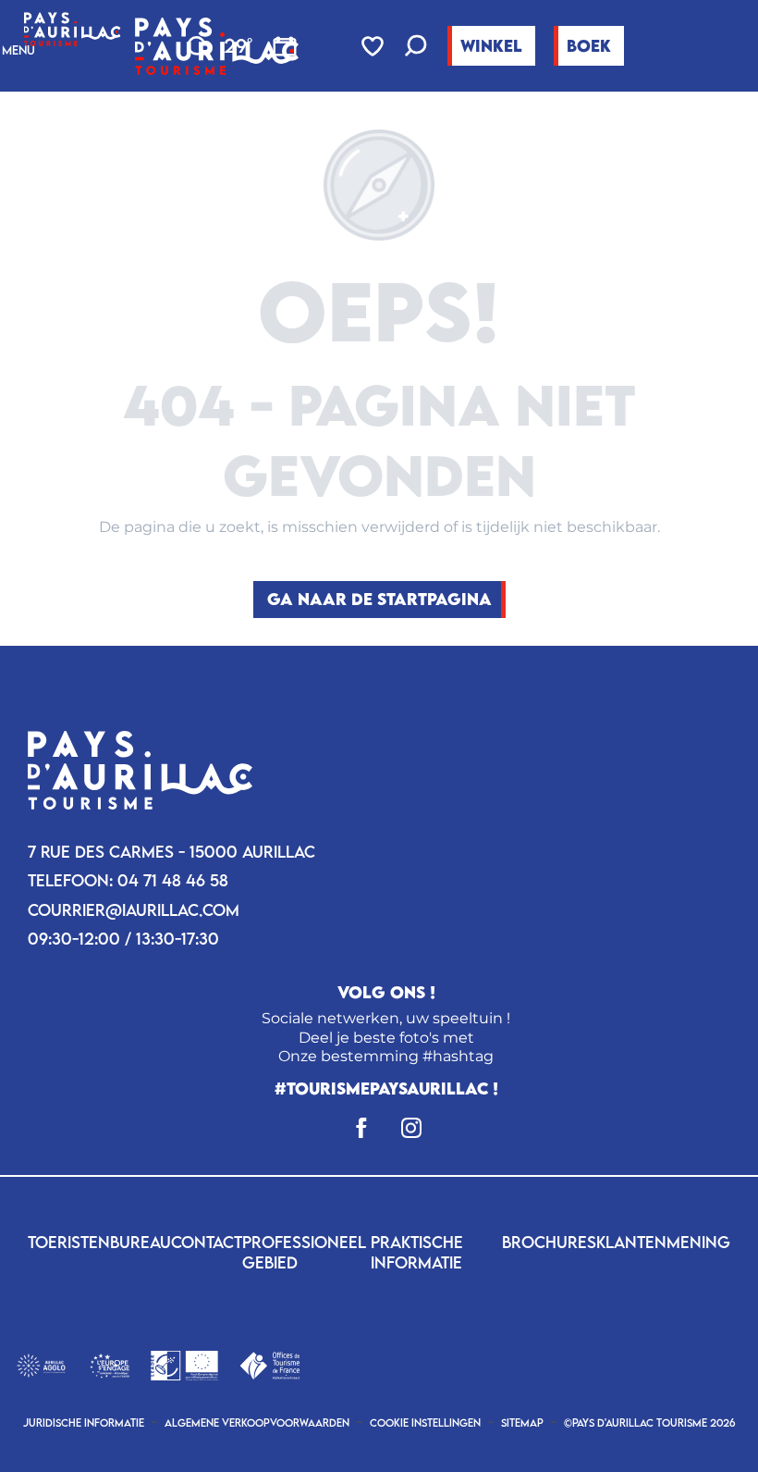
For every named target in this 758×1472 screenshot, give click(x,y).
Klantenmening (663, 1242)
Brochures (549, 1242)
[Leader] (184, 1363)
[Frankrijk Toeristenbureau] (269, 1363)
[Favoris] (374, 46)
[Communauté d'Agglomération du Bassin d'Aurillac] (41, 1363)
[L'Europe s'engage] (109, 1363)
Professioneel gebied (304, 1252)
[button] (416, 48)
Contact (206, 1242)
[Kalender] (285, 46)
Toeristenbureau (99, 1242)
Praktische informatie (417, 1252)
